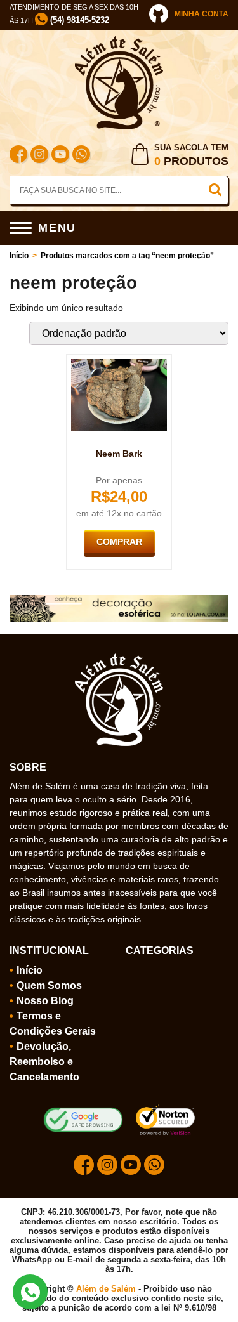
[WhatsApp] (81, 155)
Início (19, 255)
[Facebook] (18, 155)
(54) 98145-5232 (78, 20)
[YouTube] (60, 155)
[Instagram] (39, 155)
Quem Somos (49, 985)
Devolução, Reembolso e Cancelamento (44, 1061)
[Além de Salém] (119, 41)
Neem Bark (119, 453)
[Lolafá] (119, 600)
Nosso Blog (45, 1000)
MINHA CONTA (201, 14)
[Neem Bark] (119, 364)
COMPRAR (119, 542)
